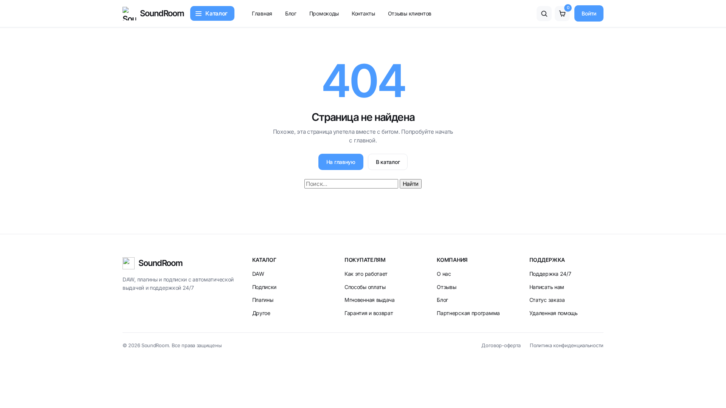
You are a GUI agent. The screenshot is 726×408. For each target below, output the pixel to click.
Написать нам (546, 287)
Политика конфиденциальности (566, 345)
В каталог (388, 162)
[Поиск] (544, 13)
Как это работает (366, 273)
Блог (290, 13)
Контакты (363, 13)
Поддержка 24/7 (550, 273)
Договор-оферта (501, 345)
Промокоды (324, 13)
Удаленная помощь (553, 313)
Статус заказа (547, 300)
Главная (262, 13)
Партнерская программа (468, 313)
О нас (444, 273)
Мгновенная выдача (369, 300)
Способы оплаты (365, 287)
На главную (340, 162)
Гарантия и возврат (368, 313)
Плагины (262, 300)
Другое (261, 313)
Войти (589, 13)
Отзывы (446, 287)
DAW (258, 273)
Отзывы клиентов (410, 13)
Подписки (264, 287)
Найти (411, 183)
